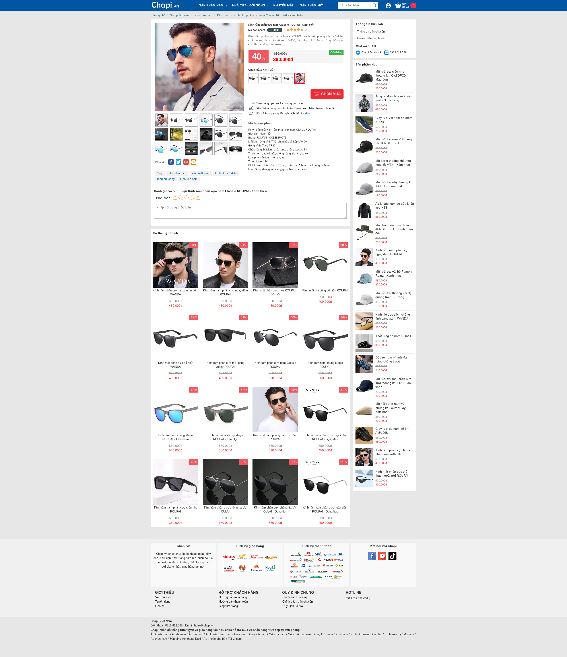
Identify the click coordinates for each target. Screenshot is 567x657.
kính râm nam (177, 173)
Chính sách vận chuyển (297, 601)
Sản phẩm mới (312, 5)
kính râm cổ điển (226, 173)
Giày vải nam (257, 634)
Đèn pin (174, 638)
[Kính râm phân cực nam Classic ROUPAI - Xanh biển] (199, 66)
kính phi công (166, 179)
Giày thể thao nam (300, 634)
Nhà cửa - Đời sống (248, 5)
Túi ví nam (235, 638)
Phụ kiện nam (203, 15)
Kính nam (223, 15)
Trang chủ (158, 15)
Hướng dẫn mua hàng (233, 597)
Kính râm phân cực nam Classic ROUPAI (254, 78)
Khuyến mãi (283, 5)
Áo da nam (179, 634)
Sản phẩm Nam (211, 5)
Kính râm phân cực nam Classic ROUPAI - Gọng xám (265, 78)
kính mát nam (201, 173)
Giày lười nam (323, 634)
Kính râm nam (360, 634)
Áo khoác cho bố (214, 638)
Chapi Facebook (371, 52)
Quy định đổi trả (292, 606)
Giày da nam (277, 634)
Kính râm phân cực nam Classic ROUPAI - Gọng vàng (277, 78)
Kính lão (376, 634)
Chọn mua (331, 94)
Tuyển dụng (162, 601)
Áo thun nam (159, 638)
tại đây (305, 113)
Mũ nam (409, 634)
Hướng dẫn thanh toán (371, 38)
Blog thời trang (228, 606)
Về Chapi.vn (163, 597)
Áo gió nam (195, 634)
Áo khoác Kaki (191, 638)
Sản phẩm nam (180, 15)
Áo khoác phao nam (218, 634)
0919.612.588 (398, 52)
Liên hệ (160, 606)
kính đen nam (189, 179)
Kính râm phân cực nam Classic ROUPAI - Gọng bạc (288, 78)
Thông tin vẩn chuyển (371, 31)
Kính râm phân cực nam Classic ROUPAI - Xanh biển (268, 15)
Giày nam (240, 634)
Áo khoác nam (160, 634)
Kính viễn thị (393, 634)
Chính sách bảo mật (295, 597)
